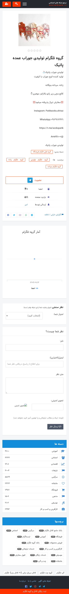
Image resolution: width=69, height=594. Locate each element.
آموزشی (31, 451)
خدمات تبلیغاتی (26, 549)
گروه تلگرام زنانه (15, 159)
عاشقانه (31, 483)
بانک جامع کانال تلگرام (51, 530)
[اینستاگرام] (35, 586)
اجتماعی (31, 457)
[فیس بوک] (26, 586)
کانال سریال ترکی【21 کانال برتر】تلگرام (20, 572)
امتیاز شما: (58, 314)
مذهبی (31, 496)
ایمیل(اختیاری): (56, 358)
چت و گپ (40, 561)
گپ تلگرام (60, 572)
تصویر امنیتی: (57, 401)
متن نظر (59, 374)
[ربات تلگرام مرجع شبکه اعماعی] (44, 586)
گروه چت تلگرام (46, 572)
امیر (26, 204)
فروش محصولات (53, 542)
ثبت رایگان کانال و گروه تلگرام (34, 591)
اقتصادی (31, 464)
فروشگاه (31, 490)
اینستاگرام (24, 536)
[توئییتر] (31, 586)
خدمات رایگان (38, 555)
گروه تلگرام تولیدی (39, 159)
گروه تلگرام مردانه (54, 166)
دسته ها (59, 444)
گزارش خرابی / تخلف (52, 214)
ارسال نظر (54, 426)
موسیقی (31, 502)
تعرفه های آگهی (44, 581)
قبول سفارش (18, 555)
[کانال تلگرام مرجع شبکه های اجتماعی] (40, 586)
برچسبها (59, 521)
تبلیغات (31, 470)
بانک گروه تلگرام (30, 542)
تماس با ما (32, 581)
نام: (61, 341)
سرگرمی (31, 477)
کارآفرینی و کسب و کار (31, 509)
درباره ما (22, 581)
